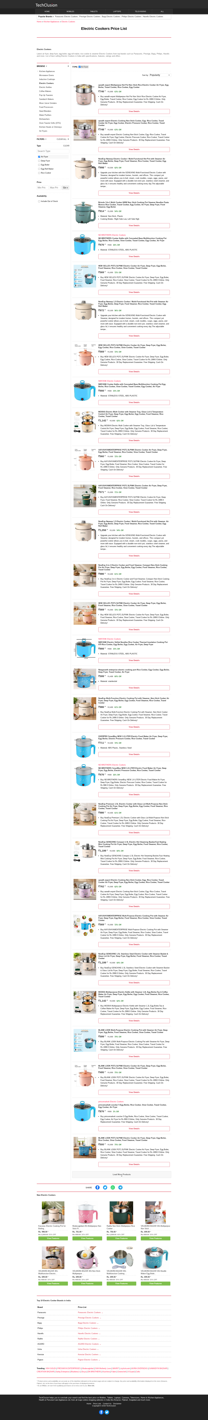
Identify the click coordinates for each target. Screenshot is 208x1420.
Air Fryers (43, 131)
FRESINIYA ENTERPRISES (69, 1368)
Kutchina (106, 1372)
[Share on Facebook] (97, 1189)
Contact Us (107, 1404)
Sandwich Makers (46, 99)
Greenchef (122, 1372)
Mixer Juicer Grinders (48, 103)
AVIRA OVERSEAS (139, 1368)
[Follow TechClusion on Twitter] (107, 1414)
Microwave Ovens (46, 75)
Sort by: (145, 75)
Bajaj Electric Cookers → (88, 1323)
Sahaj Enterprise (62, 1372)
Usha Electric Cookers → (88, 1349)
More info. (91, 1385)
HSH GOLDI (51, 1368)
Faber (113, 1372)
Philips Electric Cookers (131, 16)
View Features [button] (53, 1238)
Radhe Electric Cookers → (89, 1339)
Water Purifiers (45, 115)
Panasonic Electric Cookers (66, 16)
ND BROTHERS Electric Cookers (112, 235)
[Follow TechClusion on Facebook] (101, 1414)
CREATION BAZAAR (45, 1372)
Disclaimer (117, 1404)
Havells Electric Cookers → (89, 1333)
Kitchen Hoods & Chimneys (50, 127)
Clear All (62, 139)
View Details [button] (134, 111)
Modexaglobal (88, 1368)
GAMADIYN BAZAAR (158, 1368)
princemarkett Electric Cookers (111, 1102)
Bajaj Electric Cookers (111, 16)
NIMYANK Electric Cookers (109, 381)
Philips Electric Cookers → (89, 1328)
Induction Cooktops (47, 79)
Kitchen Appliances (47, 71)
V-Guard (131, 1372)
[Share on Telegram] (120, 1189)
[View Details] (85, 105)
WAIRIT (115, 1368)
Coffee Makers (45, 91)
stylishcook (125, 1368)
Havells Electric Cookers (153, 16)
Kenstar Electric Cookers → (89, 1354)
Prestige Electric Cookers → (89, 1318)
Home (89, 1404)
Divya (84, 1372)
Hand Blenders (45, 111)
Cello (138, 1372)
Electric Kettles (45, 87)
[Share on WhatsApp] (113, 1189)
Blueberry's (75, 1372)
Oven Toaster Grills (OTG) (50, 123)
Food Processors (46, 107)
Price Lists (97, 1404)
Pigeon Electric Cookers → (89, 1360)
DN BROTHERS (94, 1372)
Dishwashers (44, 119)
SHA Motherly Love (103, 1368)
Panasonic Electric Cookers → (90, 1312)
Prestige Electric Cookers (89, 16)
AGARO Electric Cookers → (89, 1344)
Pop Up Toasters (46, 95)
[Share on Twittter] (105, 1189)
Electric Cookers (46, 83)
